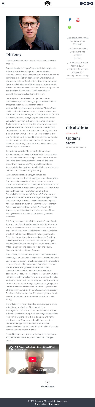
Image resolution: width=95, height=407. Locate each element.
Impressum (54, 404)
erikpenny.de (72, 133)
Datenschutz (41, 404)
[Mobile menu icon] (3, 3)
